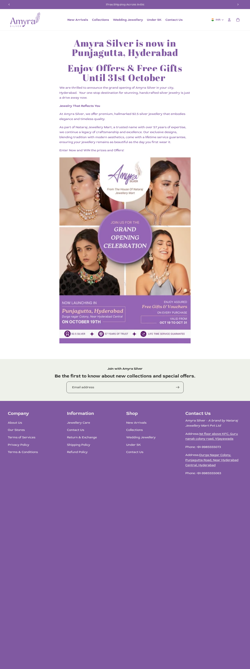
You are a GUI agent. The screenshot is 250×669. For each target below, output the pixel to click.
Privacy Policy (18, 445)
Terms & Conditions (23, 452)
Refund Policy (77, 452)
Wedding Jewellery (141, 437)
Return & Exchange (82, 437)
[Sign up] (178, 387)
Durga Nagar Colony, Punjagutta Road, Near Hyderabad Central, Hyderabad (211, 460)
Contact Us (75, 430)
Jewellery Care (78, 423)
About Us (15, 423)
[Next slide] (238, 4)
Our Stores (16, 430)
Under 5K (133, 445)
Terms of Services (21, 437)
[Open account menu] (229, 19)
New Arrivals (136, 423)
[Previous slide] (9, 4)
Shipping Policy (78, 445)
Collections (134, 430)
